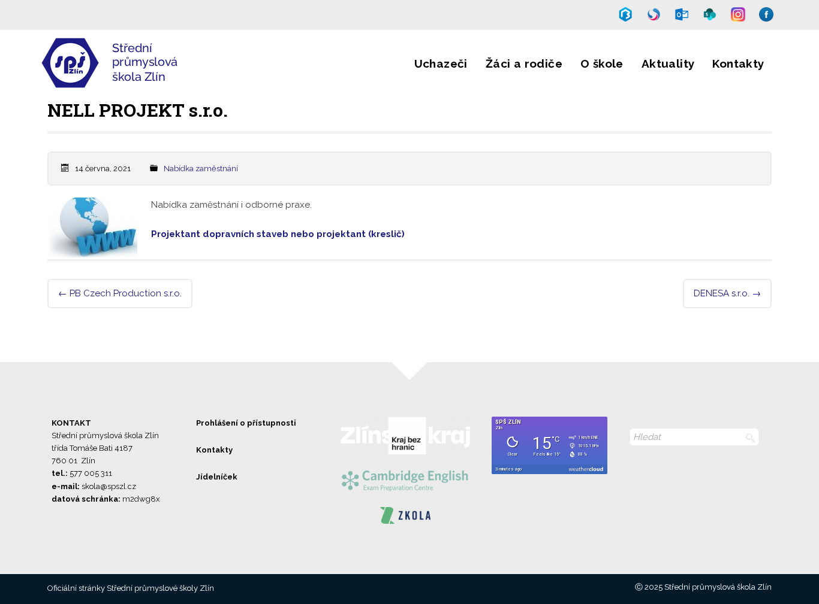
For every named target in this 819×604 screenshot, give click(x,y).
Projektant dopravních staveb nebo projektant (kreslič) (278, 234)
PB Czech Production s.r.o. (120, 293)
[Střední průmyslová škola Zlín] (147, 80)
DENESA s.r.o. (727, 293)
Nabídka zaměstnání (201, 168)
